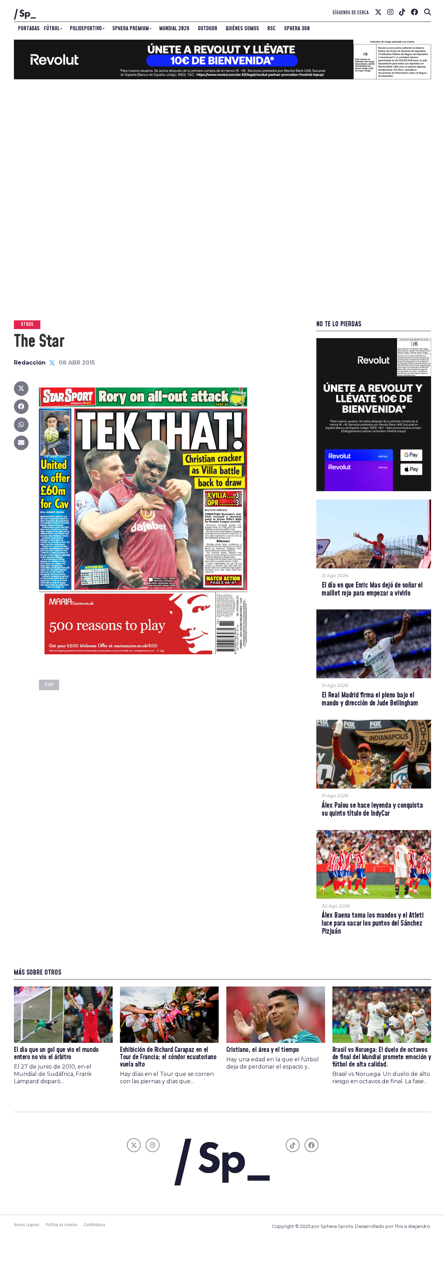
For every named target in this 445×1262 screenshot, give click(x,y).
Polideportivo (86, 28)
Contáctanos (94, 1225)
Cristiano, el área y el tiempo (262, 1050)
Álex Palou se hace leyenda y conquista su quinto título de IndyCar (372, 810)
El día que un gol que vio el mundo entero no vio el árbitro (56, 1053)
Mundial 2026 (174, 28)
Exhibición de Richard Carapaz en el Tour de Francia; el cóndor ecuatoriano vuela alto (168, 1057)
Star (49, 685)
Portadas (29, 28)
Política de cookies (62, 1225)
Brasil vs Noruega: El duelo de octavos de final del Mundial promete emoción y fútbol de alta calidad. (381, 1057)
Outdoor (207, 28)
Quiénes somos (242, 28)
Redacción (30, 362)
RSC (271, 28)
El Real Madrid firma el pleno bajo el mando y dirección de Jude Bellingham (370, 700)
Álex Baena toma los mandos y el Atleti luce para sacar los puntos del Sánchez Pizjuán (372, 924)
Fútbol (51, 28)
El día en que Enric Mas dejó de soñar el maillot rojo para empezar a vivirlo (372, 590)
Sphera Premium (130, 28)
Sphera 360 (297, 28)
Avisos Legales (26, 1225)
